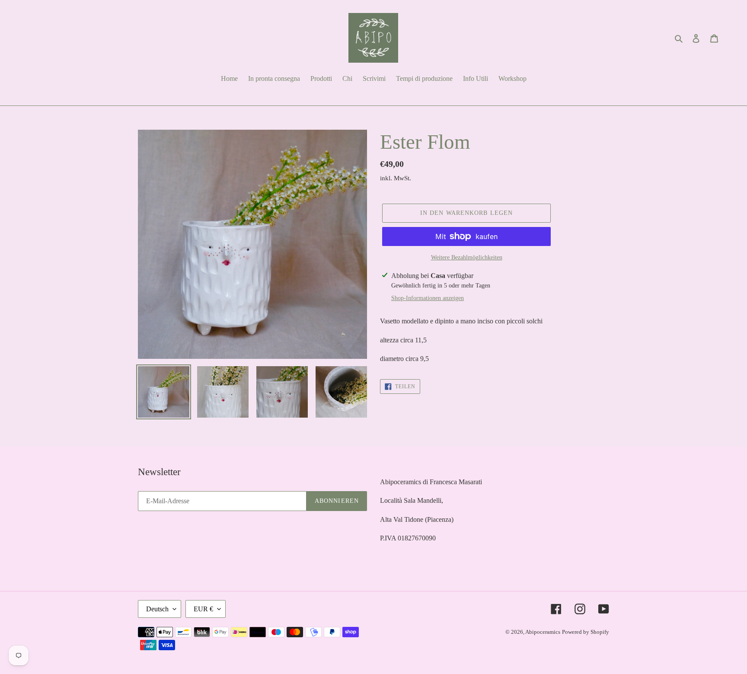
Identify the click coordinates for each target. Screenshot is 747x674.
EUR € (203, 609)
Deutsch (157, 609)
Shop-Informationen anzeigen (427, 298)
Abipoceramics (542, 632)
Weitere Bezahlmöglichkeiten (466, 257)
